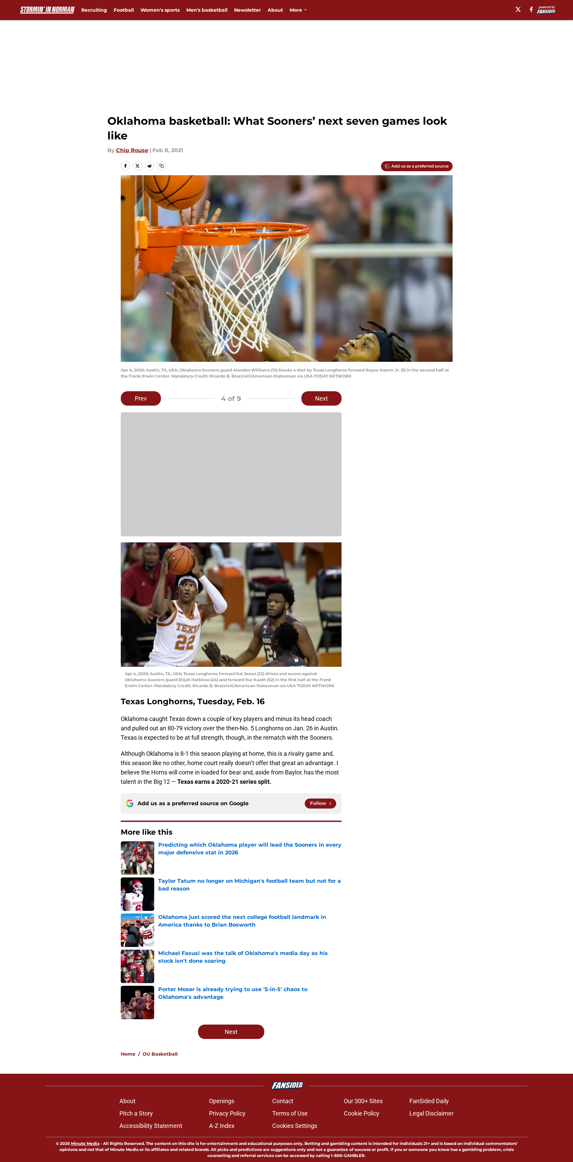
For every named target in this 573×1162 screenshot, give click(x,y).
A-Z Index (221, 1125)
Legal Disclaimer (431, 1113)
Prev (141, 398)
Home (128, 1054)
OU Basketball (160, 1054)
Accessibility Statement (150, 1125)
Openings (221, 1100)
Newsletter (247, 10)
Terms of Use (290, 1113)
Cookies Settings (294, 1125)
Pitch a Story (136, 1113)
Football (124, 10)
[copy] (161, 166)
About (275, 10)
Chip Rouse (132, 150)
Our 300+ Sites (363, 1100)
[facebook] (531, 9)
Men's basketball (206, 10)
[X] (518, 9)
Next (321, 398)
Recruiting (94, 10)
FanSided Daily (429, 1100)
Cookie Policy (361, 1113)
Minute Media (85, 1143)
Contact (282, 1100)
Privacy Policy (227, 1113)
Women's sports (160, 10)
